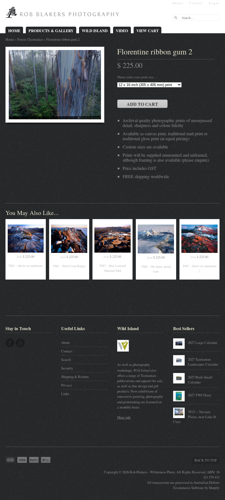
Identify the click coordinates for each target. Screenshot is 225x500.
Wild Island (95, 31)
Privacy (66, 385)
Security (67, 368)
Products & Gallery (51, 31)
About (177, 3)
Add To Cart (142, 104)
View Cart (147, 31)
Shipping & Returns (75, 376)
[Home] (63, 14)
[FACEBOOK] (9, 342)
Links (65, 393)
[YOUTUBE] (20, 342)
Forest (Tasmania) (30, 39)
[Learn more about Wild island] (131, 354)
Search (66, 359)
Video (122, 31)
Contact (196, 3)
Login (214, 3)
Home (14, 31)
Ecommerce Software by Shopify (196, 487)
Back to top (206, 460)
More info (124, 417)
